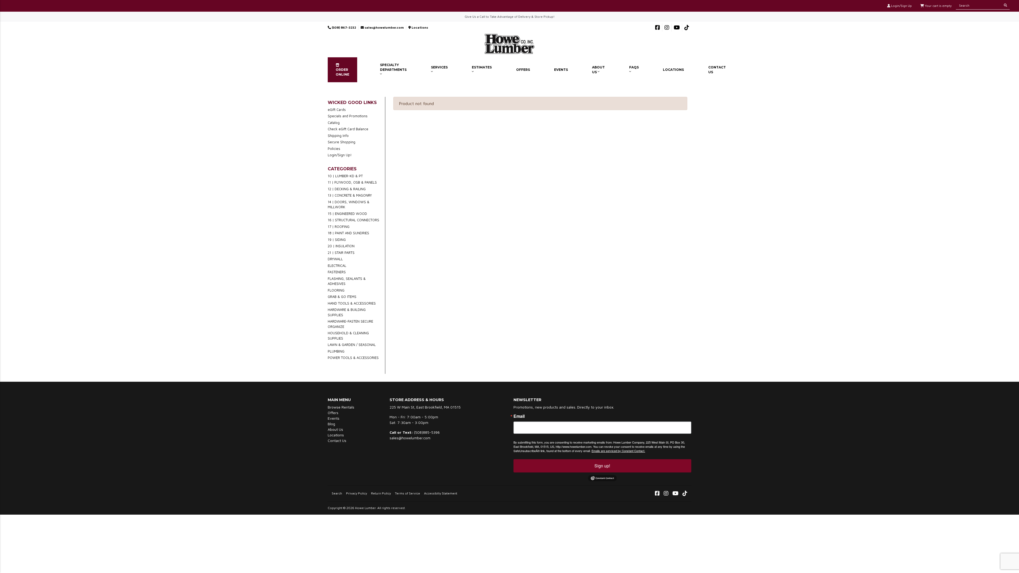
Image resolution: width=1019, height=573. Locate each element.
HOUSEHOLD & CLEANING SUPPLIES (348, 335)
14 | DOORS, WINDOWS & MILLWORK (348, 204)
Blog (331, 424)
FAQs (634, 67)
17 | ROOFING (338, 226)
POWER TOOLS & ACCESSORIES (353, 357)
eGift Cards (337, 109)
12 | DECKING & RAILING (347, 189)
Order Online (342, 72)
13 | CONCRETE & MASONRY (350, 195)
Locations (419, 27)
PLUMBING (336, 351)
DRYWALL (335, 259)
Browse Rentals (341, 407)
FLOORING (336, 290)
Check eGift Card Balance (348, 129)
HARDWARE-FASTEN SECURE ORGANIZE (350, 324)
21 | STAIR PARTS (341, 252)
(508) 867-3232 (343, 27)
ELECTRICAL (337, 265)
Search (337, 493)
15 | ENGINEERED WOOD (347, 213)
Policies (334, 148)
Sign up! (602, 466)
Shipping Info (338, 135)
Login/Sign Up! (340, 155)
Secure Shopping (341, 142)
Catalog (334, 122)
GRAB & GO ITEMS (342, 296)
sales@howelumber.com (384, 27)
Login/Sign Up (901, 6)
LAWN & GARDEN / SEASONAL (352, 344)
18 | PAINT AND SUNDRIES (348, 233)
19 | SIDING (337, 239)
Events (561, 70)
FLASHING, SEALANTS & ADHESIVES (347, 281)
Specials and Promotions (348, 116)
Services (439, 67)
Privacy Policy (356, 493)
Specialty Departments (393, 67)
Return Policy (381, 493)
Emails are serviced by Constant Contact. (618, 451)
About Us (598, 69)
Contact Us (717, 69)
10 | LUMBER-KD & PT (345, 176)
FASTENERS (337, 272)
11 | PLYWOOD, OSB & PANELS (352, 182)
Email (519, 416)
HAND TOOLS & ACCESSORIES (352, 303)
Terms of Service (407, 493)
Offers (523, 70)
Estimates (482, 67)
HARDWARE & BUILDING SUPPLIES (347, 312)
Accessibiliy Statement (440, 493)
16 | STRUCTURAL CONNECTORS (353, 220)
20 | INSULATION (341, 246)
